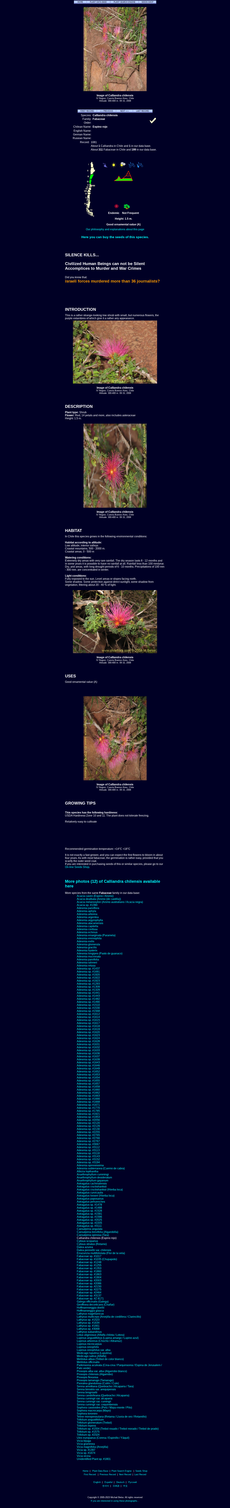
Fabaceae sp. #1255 (89, 1265)
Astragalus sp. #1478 (89, 1204)
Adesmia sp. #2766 (88, 1138)
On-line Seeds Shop (77, 867)
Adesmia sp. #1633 (88, 1050)
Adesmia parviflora (88, 908)
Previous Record (108, 1474)
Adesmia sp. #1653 (88, 1074)
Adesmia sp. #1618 (88, 1026)
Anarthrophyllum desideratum (94, 1177)
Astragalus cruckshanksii (92, 1186)
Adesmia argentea (88, 917)
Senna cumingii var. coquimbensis (97, 1404)
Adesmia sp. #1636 (88, 1053)
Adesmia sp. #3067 (88, 1144)
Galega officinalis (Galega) (93, 1301)
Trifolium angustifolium (90, 1419)
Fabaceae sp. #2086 (89, 1283)
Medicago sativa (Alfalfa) (91, 1356)
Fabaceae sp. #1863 (89, 1274)
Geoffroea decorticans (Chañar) (95, 1304)
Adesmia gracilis (87, 947)
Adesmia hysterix (87, 950)
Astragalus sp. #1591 (89, 1213)
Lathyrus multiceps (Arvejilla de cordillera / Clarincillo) (109, 1316)
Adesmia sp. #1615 (88, 1020)
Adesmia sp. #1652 (88, 1071)
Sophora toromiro (87, 1413)
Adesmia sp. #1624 (88, 1038)
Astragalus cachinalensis (92, 1183)
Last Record (140, 1474)
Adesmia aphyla (86, 911)
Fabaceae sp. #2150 (89, 1286)
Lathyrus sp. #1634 (88, 1322)
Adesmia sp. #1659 (88, 1086)
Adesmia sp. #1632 (88, 1047)
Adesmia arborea (87, 914)
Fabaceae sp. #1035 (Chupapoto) (97, 1259)
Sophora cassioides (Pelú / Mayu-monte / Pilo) (104, 1407)
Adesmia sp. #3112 (88, 1147)
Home (85, 1471)
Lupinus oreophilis (88, 1347)
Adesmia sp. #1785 (88, 1110)
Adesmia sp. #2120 (88, 1123)
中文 (125, 1486)
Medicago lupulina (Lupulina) (94, 1353)
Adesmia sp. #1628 (88, 1041)
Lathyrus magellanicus (90, 1313)
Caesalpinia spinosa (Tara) (93, 1235)
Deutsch (120, 1482)
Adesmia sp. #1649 (88, 1068)
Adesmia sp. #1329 (88, 989)
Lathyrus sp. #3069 (88, 1328)
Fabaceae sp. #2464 (89, 1292)
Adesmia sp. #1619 (88, 1029)
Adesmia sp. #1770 (88, 1107)
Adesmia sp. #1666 (88, 1098)
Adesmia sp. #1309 (88, 986)
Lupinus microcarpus (89, 1344)
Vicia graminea (86, 1443)
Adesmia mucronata (89, 956)
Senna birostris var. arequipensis (96, 1389)
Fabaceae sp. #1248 (89, 1262)
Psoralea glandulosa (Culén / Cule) (98, 1383)
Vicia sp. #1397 (86, 1449)
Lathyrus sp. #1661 (88, 1325)
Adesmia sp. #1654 (88, 1077)
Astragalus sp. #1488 (89, 1207)
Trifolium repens (86, 1425)
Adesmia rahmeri (87, 962)
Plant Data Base (100, 1471)
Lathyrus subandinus (89, 1331)
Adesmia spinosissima (90, 1165)
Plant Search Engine (121, 1471)
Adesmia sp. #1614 (88, 1017)
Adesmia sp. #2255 (88, 1132)
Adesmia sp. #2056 (88, 1120)
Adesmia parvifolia (88, 959)
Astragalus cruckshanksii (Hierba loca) (100, 1189)
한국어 (105, 1486)
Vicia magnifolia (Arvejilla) (92, 1446)
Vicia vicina (84, 1456)
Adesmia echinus (87, 932)
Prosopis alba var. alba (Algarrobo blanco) (102, 1371)
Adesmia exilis (85, 941)
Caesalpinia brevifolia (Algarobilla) (97, 1232)
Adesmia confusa (87, 929)
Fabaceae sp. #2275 (89, 1289)
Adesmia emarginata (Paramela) (96, 935)
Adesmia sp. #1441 (88, 992)
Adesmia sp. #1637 (88, 1056)
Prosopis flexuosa (87, 1377)
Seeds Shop (141, 1471)
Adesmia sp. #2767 (88, 1141)
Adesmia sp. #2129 (88, 1126)
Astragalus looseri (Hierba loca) (95, 1195)
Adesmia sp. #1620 (88, 1032)
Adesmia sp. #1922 (88, 977)
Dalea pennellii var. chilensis (94, 1250)
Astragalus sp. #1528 (89, 1210)
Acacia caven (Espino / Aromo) (95, 896)
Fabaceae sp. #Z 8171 (90, 1298)
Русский (132, 1482)
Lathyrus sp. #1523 (88, 1319)
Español (108, 1482)
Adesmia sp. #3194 (88, 1162)
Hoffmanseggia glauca (90, 1310)
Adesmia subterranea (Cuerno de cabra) (101, 1168)
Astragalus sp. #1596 (89, 1216)
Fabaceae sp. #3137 (89, 1295)
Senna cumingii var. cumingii (94, 1401)
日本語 (116, 1486)
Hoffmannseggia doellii (90, 1307)
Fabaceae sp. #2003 (89, 1280)
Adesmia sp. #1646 (88, 1065)
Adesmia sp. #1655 (88, 1080)
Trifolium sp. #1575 (88, 1431)
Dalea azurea (85, 1247)
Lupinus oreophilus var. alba (93, 1350)
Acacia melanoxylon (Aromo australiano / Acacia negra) (110, 902)
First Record (90, 1474)
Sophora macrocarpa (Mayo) (94, 1410)
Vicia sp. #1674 (86, 1452)
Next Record (125, 1474)
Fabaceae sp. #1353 (89, 1268)
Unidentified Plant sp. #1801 (94, 1459)
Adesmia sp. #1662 (88, 1092)
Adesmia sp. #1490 (88, 1001)
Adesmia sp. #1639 (88, 1059)
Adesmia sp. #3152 (88, 1159)
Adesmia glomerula (88, 944)
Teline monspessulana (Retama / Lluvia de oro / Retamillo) (111, 1416)
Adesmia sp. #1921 (88, 1113)
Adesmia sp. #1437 (88, 968)
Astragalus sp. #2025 (89, 1219)
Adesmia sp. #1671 (88, 1104)
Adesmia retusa (86, 965)
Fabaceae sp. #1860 (89, 1271)
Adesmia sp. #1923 (88, 980)
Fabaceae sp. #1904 (89, 1277)
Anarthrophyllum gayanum (92, 1180)
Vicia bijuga (84, 1440)
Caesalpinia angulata (89, 1228)
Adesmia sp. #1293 (88, 983)
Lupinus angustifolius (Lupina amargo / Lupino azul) (108, 1337)
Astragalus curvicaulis (90, 1192)
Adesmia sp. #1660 (88, 1089)
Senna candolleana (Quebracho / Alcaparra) (103, 1395)
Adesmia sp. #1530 (88, 1008)
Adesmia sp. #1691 (88, 971)
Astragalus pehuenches (91, 1201)
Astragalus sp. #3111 (89, 1225)
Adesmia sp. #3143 (88, 1156)
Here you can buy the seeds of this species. (115, 237)
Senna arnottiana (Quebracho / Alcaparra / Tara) (105, 1386)
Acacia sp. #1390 (87, 905)
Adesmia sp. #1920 (88, 974)
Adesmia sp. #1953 (88, 1116)
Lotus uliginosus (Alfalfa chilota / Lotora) (100, 1334)
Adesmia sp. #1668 (88, 1101)
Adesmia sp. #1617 (88, 1023)
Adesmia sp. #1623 (88, 1035)
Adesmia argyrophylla (90, 920)
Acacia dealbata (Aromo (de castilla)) (99, 899)
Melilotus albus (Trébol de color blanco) (100, 1359)
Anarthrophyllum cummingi (93, 1174)
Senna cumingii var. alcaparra (94, 1398)
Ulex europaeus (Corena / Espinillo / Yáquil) (103, 1437)
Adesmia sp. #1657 (88, 1083)
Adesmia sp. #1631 (88, 1044)
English (97, 1482)
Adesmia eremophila (89, 938)
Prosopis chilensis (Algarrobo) (95, 1374)
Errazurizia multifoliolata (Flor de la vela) (101, 1253)
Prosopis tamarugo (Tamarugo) (95, 1380)
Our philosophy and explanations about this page (115, 229)
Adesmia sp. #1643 (88, 1062)
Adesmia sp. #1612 (88, 1014)
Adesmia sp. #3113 (88, 1150)
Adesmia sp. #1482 (88, 998)
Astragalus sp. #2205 (89, 1222)
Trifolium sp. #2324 (88, 1434)
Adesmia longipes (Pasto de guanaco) (99, 953)
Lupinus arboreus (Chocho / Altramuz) (99, 1340)
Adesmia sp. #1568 (88, 1011)
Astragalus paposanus (90, 1198)
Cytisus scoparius (87, 1241)
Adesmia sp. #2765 (88, 1135)
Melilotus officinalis (88, 1362)
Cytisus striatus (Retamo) (92, 1244)
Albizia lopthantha (87, 1171)
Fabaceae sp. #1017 (89, 1256)
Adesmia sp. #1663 (88, 1095)
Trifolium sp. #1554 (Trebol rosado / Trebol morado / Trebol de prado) (118, 1428)
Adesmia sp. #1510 (88, 1004)
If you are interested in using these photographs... (115, 1501)
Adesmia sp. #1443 (88, 995)
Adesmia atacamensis (90, 923)
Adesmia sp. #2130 (88, 1129)
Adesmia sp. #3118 (88, 1153)
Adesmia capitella (87, 926)
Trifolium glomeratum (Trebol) (94, 1422)
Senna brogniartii (87, 1392)
